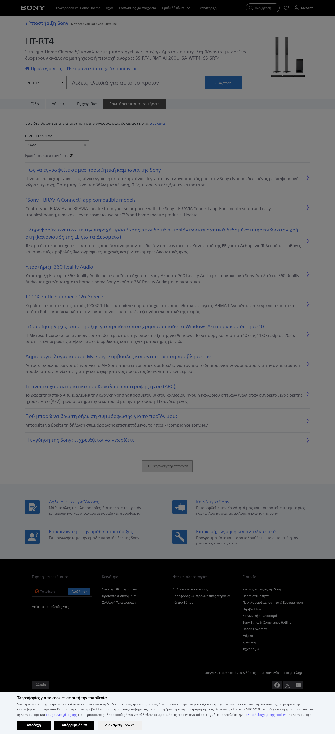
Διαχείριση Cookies (119, 725)
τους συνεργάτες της (61, 715)
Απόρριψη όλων (74, 725)
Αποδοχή (34, 725)
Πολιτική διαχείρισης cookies (264, 715)
